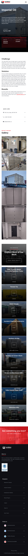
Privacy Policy (14, 550)
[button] (25, 2)
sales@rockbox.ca (21, 94)
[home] (6, 2)
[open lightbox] (14, 144)
